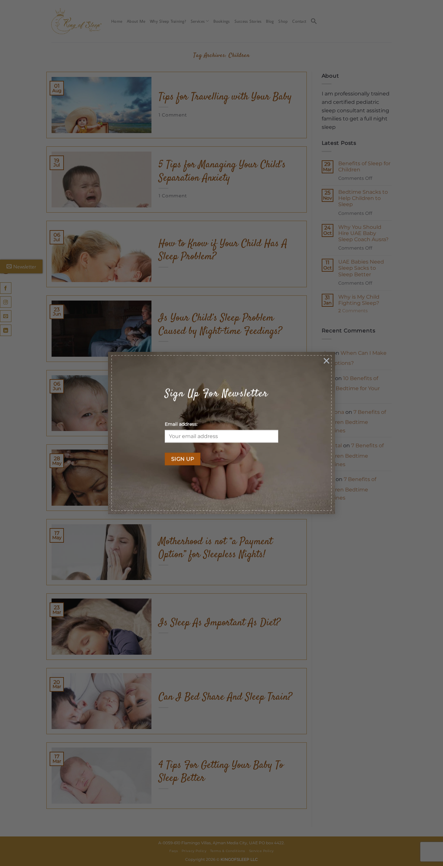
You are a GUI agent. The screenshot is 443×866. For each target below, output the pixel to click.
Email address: (181, 424)
